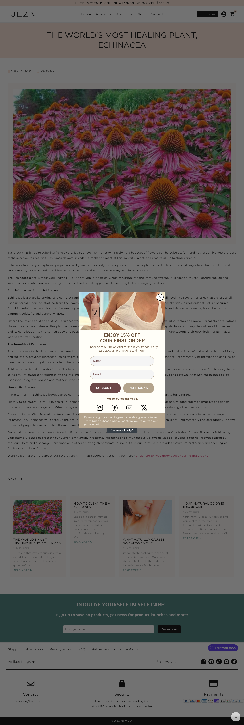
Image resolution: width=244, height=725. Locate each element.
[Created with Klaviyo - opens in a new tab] (122, 430)
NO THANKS (138, 388)
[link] (100, 408)
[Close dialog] (160, 297)
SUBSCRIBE (105, 388)
